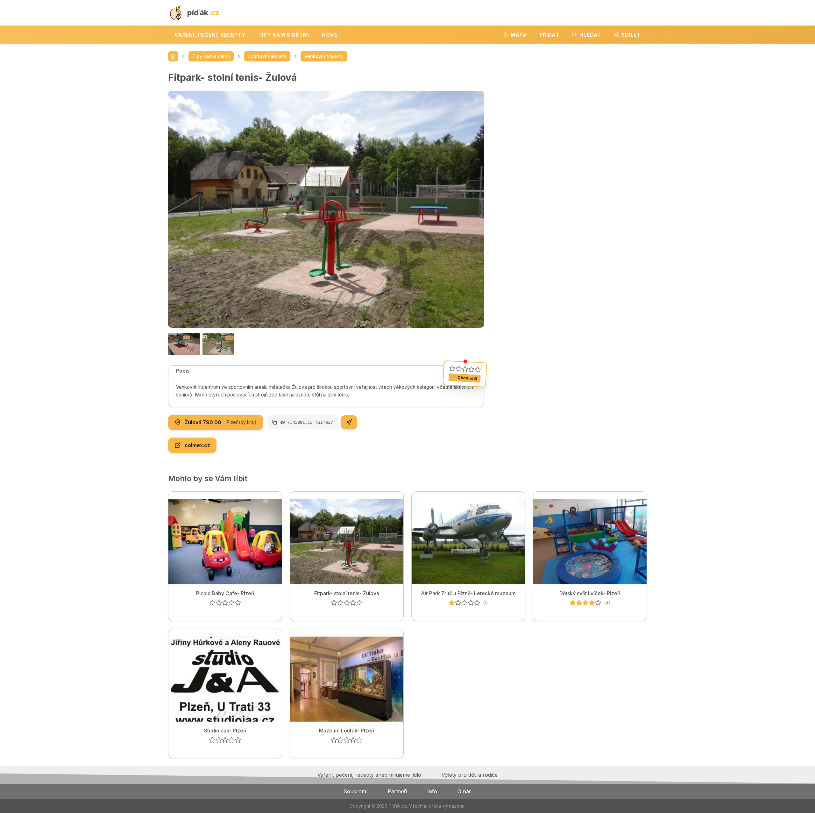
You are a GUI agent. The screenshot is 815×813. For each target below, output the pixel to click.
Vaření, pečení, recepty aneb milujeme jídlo (369, 775)
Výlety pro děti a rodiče (470, 775)
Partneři (397, 791)
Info (432, 791)
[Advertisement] (570, 116)
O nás (464, 791)
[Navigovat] (349, 422)
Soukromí (355, 791)
